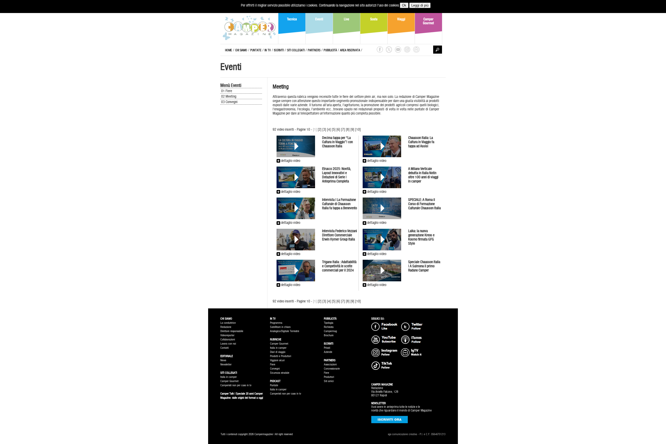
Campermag (330, 331)
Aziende (328, 352)
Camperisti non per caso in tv (235, 385)
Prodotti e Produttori (280, 356)
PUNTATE (255, 50)
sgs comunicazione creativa (402, 434)
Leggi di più (419, 5)
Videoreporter (227, 335)
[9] (352, 129)
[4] (329, 129)
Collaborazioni (227, 339)
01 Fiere (226, 91)
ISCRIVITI (279, 50)
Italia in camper (228, 377)
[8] (348, 129)
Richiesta (329, 327)
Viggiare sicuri (277, 360)
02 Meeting (228, 96)
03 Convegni (229, 102)
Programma (276, 323)
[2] (320, 129)
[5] (334, 129)
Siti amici (329, 381)
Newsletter (226, 364)
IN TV (268, 50)
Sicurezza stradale (279, 373)
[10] (358, 129)
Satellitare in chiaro (280, 327)
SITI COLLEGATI (296, 50)
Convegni (275, 368)
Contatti (224, 348)
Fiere (272, 364)
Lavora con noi (228, 343)
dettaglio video (290, 160)
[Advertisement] (243, 193)
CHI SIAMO (241, 50)
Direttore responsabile (231, 331)
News (223, 360)
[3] (324, 129)
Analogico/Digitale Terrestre (284, 331)
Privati (327, 348)
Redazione (225, 327)
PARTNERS (314, 50)
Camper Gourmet (229, 381)
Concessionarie (332, 368)
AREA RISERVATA (350, 50)
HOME (228, 50)
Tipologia (328, 323)
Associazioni (330, 364)
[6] (338, 129)
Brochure (329, 335)
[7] (343, 129)
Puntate (274, 385)
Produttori (329, 377)
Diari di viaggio (277, 352)
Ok (404, 5)
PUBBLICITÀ (330, 50)
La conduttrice (228, 323)
